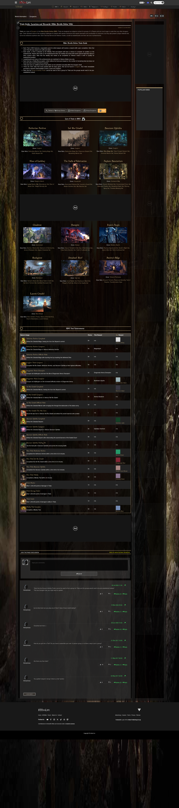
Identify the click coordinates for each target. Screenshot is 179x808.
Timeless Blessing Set (116, 188)
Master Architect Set (70, 186)
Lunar (29, 184)
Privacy (133, 715)
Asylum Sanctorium (113, 161)
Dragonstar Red (120, 463)
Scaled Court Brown (122, 471)
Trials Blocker (30, 483)
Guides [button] (123, 7)
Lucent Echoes (43, 319)
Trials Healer (30, 499)
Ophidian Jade (120, 423)
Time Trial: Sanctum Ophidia (35, 467)
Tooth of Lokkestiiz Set (83, 250)
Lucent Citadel (37, 294)
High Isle (77, 278)
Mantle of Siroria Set (33, 248)
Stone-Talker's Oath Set (47, 281)
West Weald (39, 314)
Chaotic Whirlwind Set (109, 184)
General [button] (65, 7)
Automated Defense (71, 184)
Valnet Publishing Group (134, 719)
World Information (21, 16)
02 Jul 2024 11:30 (117, 585)
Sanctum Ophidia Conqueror (35, 427)
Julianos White (120, 343)
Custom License (70, 723)
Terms (129, 715)
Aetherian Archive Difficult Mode (36, 355)
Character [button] (75, 7)
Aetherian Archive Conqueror (35, 347)
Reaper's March (39, 181)
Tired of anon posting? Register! (119, 552)
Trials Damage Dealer (33, 491)
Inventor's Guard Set (86, 184)
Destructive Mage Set (71, 151)
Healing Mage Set (47, 151)
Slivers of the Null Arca (47, 317)
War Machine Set (82, 186)
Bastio (33, 184)
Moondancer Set (44, 184)
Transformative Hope (116, 282)
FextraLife (118, 719)
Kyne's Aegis (113, 225)
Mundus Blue (120, 511)
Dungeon (34, 31)
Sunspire (75, 225)
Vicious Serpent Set (120, 153)
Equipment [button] (94, 7)
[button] (142, 2)
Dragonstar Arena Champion (35, 371)
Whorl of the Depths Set (81, 283)
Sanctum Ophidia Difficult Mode (36, 435)
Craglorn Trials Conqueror (34, 363)
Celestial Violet (120, 479)
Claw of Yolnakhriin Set (71, 248)
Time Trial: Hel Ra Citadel (35, 459)
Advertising (118, 715)
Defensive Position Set (104, 186)
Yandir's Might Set (124, 248)
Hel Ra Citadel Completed (34, 387)
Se (78, 184)
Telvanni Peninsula (115, 277)
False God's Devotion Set (68, 250)
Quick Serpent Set (37, 153)
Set (37, 184)
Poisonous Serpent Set (85, 151)
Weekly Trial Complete (33, 507)
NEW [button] (56, 7)
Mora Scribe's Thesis (33, 317)
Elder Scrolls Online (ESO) (49, 31)
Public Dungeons (75, 110)
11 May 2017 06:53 (116, 658)
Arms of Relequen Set (30, 250)
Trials (103, 110)
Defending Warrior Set (34, 151)
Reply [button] (125, 594)
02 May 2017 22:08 (116, 676)
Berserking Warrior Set (75, 153)
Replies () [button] (118, 594)
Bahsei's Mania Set (33, 281)
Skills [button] (84, 7)
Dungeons (33, 16)
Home (39, 715)
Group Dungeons (91, 110)
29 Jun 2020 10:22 (116, 623)
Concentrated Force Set (123, 184)
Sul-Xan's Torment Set (30, 283)
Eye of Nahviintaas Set (85, 248)
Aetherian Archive (37, 128)
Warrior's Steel (120, 391)
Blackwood (39, 278)
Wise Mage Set (108, 151)
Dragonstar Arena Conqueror (35, 379)
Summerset (39, 245)
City (118, 181)
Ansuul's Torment (108, 280)
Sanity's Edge (113, 258)
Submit (79, 574)
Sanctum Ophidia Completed (35, 419)
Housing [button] (133, 7)
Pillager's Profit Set (67, 283)
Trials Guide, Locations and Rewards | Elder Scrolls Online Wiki (46, 24)
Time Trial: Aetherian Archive (35, 451)
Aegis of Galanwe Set (44, 250)
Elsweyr (77, 245)
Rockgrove (37, 258)
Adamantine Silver (121, 383)
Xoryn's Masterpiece (32, 319)
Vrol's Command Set (118, 250)
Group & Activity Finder (39, 70)
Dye (117, 335)
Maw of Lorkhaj (37, 161)
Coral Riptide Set (72, 281)
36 (157, 16)
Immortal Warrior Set (107, 153)
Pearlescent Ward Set (83, 281)
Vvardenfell (77, 181)
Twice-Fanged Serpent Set (121, 151)
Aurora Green (120, 455)
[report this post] (125, 585)
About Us (54, 715)
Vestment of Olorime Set (47, 248)
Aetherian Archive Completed (35, 339)
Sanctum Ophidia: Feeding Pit (36, 443)
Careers (124, 715)
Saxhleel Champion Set (44, 283)
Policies (138, 715)
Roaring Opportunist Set (111, 248)
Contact (60, 715)
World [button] (114, 7)
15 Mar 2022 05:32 (116, 605)
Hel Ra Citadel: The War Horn (36, 411)
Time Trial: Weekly (32, 475)
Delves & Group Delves (56, 110)
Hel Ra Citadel (75, 128)
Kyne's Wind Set (107, 250)
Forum (49, 715)
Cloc (112, 181)
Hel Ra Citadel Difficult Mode (36, 403)
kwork (115, 181)
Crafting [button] (105, 7)
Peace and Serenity (120, 280)
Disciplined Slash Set (117, 186)
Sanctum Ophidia (113, 128)
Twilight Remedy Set (41, 186)
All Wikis (44, 715)
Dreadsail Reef (75, 258)
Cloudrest (37, 225)
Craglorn (77, 66)
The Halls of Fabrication (75, 161)
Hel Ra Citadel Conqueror (34, 395)
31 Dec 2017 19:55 (116, 640)
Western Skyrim (115, 245)
